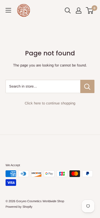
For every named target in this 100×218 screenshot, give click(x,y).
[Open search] (68, 10)
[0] (89, 10)
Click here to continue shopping (50, 103)
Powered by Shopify (19, 206)
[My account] (78, 10)
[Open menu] (8, 10)
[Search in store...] (87, 86)
